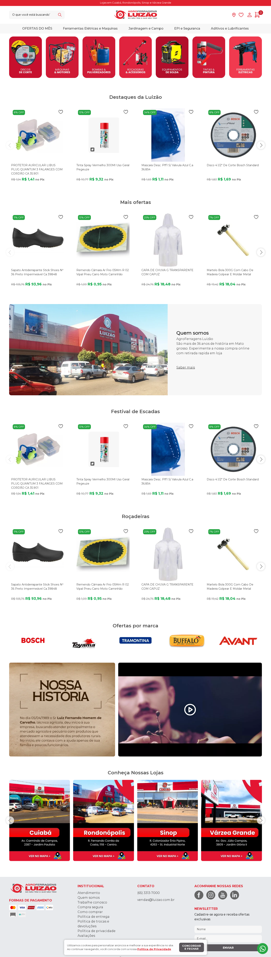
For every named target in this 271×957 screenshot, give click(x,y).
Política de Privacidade (154, 949)
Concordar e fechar (191, 947)
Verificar (160, 494)
